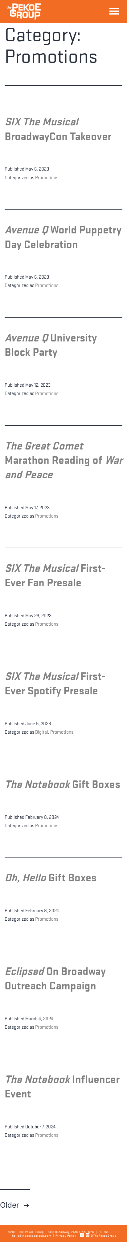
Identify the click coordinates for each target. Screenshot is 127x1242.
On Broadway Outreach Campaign (55, 977)
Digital (41, 731)
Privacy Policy (65, 1235)
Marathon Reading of (63, 459)
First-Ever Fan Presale (55, 574)
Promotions (46, 177)
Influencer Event (62, 1085)
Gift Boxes (62, 783)
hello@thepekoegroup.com (31, 1235)
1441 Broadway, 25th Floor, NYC (71, 1231)
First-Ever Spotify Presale (55, 682)
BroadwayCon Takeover (58, 128)
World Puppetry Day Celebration (63, 236)
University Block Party (51, 344)
